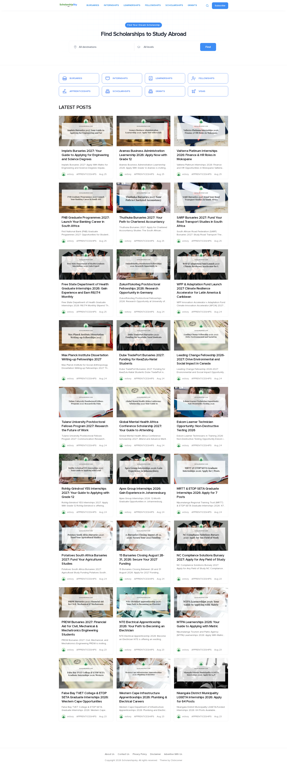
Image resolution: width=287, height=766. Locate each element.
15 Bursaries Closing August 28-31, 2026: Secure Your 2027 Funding (141, 559)
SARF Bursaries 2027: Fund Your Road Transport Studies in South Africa (199, 222)
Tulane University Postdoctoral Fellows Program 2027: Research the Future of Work (85, 426)
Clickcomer (176, 760)
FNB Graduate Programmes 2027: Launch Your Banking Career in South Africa (85, 222)
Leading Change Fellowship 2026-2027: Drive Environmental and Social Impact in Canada (201, 359)
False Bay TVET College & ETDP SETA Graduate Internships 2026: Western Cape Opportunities (85, 697)
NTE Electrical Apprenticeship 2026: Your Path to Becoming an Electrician (142, 626)
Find (208, 47)
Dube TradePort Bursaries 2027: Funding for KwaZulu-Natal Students (141, 359)
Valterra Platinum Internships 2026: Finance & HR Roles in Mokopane (197, 155)
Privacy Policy (140, 754)
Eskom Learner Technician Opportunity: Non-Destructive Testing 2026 (198, 426)
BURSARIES (93, 5)
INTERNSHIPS (111, 5)
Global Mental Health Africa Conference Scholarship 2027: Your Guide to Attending (140, 426)
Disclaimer (155, 754)
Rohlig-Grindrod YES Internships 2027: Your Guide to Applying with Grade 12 (85, 493)
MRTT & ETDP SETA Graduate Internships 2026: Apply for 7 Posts (198, 493)
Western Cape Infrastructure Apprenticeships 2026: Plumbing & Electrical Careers (143, 697)
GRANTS (192, 5)
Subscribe (220, 5)
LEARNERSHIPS (132, 5)
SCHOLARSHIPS (174, 5)
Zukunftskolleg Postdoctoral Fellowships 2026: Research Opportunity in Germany (139, 288)
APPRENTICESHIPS (86, 174)
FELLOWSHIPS (153, 5)
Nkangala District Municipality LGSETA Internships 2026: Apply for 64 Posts (199, 697)
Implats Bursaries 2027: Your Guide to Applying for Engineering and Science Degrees (85, 155)
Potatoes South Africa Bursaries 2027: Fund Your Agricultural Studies (84, 559)
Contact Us (123, 754)
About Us (109, 754)
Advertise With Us (173, 754)
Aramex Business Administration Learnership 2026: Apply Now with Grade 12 (143, 155)
